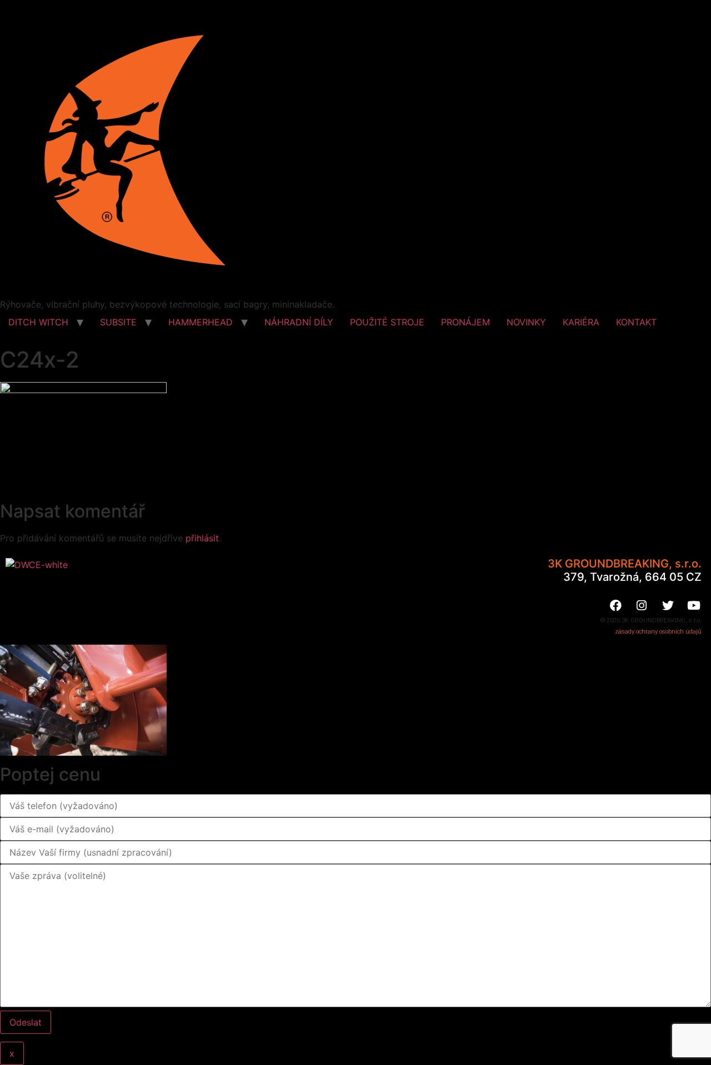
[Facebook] (615, 605)
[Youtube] (693, 605)
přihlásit (202, 538)
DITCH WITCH (38, 322)
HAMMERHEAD (200, 322)
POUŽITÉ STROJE (387, 322)
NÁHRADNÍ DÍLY (298, 322)
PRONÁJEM (465, 322)
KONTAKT (636, 322)
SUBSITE (118, 322)
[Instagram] (641, 605)
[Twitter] (667, 605)
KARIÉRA (581, 322)
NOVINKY (526, 322)
